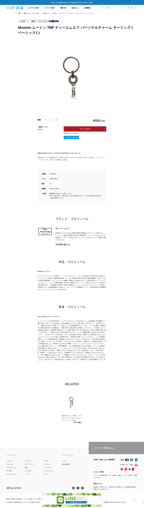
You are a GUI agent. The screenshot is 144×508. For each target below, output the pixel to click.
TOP (19, 13)
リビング (8, 461)
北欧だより (75, 8)
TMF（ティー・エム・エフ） (31, 13)
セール (45, 474)
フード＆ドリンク (49, 471)
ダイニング (28, 461)
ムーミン (27, 474)
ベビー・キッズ (29, 464)
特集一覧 (63, 8)
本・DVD (9, 471)
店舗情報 (87, 8)
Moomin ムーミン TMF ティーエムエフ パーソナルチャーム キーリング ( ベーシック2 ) (72, 418)
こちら (112, 448)
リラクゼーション (11, 467)
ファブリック (47, 464)
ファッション (10, 464)
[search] (110, 8)
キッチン (46, 461)
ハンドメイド (47, 467)
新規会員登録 (66, 464)
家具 (26, 467)
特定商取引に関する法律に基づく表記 (114, 502)
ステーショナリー (11, 474)
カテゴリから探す (33, 8)
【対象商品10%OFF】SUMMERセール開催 (81, 2)
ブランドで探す (50, 8)
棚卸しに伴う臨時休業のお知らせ (60, 2)
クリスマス (28, 471)
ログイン (64, 461)
